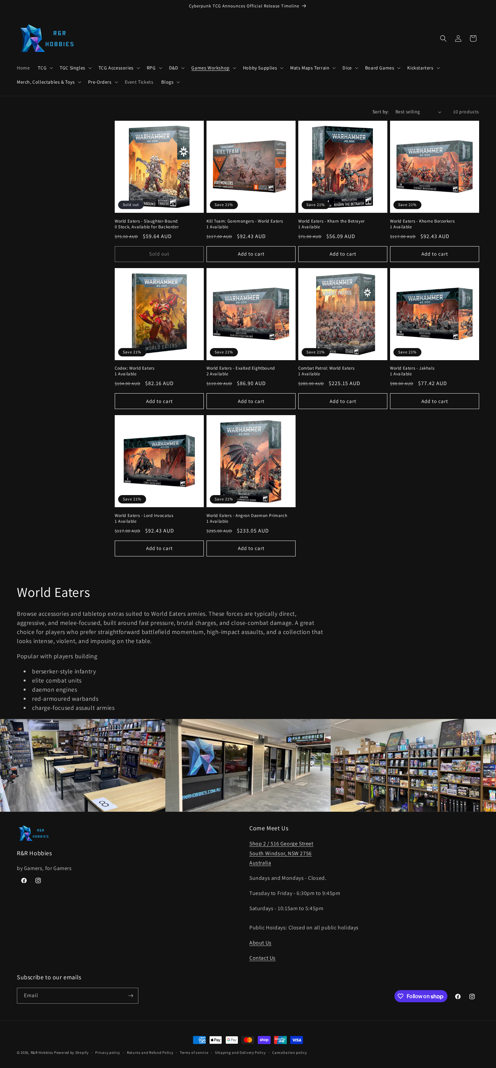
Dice (347, 68)
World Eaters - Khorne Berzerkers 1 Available (422, 224)
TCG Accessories (116, 68)
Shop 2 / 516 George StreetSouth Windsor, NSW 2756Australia (281, 853)
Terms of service (194, 1052)
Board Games (379, 68)
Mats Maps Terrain (309, 68)
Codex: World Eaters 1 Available (134, 371)
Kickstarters (420, 68)
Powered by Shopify (71, 1052)
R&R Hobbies (42, 1052)
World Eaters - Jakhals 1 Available (412, 371)
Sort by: (381, 112)
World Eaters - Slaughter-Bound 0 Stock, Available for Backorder (146, 224)
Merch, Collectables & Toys (46, 82)
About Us (260, 942)
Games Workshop (210, 68)
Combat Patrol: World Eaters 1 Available (326, 371)
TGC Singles (72, 68)
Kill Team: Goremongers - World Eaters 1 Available (244, 224)
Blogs (167, 82)
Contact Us (262, 957)
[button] (45, 68)
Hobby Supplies (260, 68)
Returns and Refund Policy (150, 1052)
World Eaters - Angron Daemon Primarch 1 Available (246, 518)
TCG (42, 68)
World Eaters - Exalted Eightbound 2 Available (240, 371)
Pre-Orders (100, 82)
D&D (173, 68)
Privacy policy (107, 1052)
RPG (151, 68)
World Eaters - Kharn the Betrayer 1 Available (331, 224)
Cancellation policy (289, 1052)
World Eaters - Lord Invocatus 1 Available (144, 518)
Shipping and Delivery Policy (240, 1052)
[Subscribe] (130, 996)
